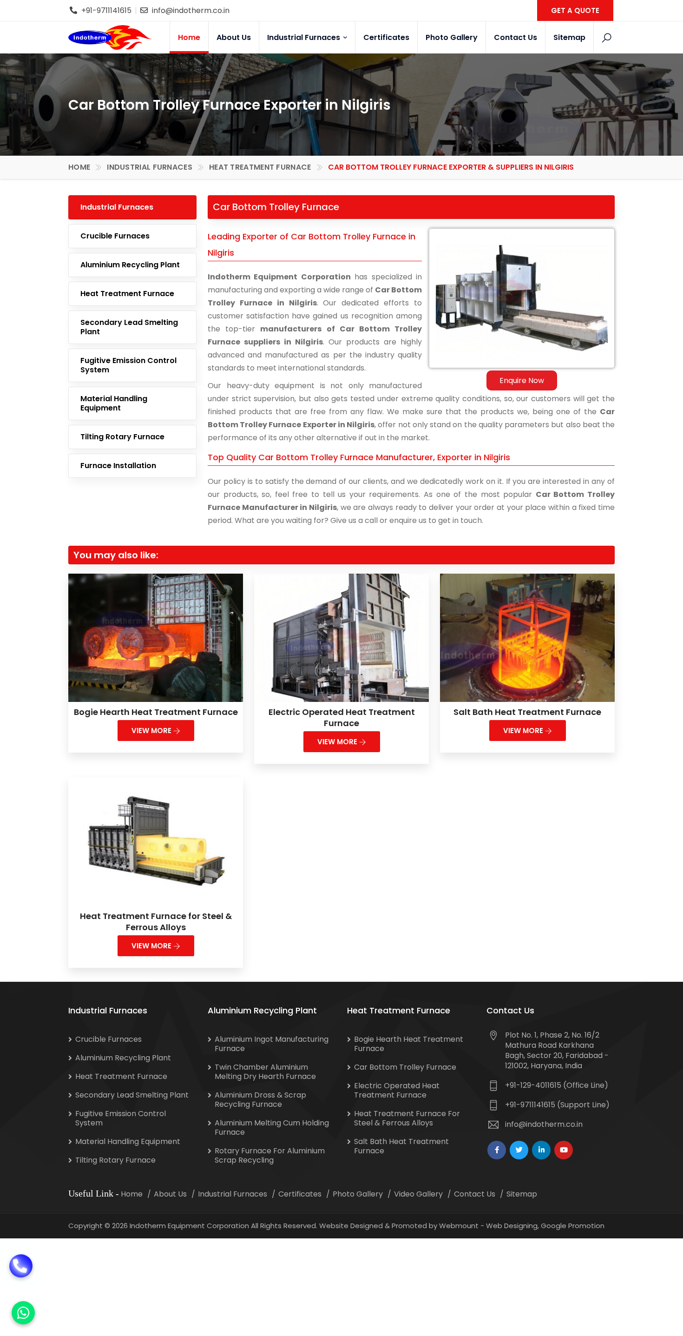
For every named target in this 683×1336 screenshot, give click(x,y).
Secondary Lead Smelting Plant (129, 327)
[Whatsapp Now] (23, 1312)
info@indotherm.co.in (191, 10)
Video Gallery (418, 1194)
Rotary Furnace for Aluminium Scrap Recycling (270, 1155)
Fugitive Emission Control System (128, 365)
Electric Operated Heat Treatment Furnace (342, 717)
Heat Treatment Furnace (260, 167)
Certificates (386, 37)
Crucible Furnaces (115, 236)
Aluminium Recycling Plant (130, 264)
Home (189, 37)
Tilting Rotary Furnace (122, 436)
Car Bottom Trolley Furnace (405, 1067)
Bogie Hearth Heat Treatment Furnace (156, 712)
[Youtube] (563, 1150)
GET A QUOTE (575, 10)
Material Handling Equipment (113, 403)
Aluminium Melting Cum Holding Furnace (272, 1128)
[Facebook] (496, 1150)
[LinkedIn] (541, 1150)
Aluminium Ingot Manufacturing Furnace (271, 1044)
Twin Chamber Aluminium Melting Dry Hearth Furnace (265, 1072)
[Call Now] (21, 1277)
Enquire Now (521, 380)
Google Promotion (572, 1225)
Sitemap (569, 37)
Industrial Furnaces (304, 37)
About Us (234, 37)
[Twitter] (519, 1150)
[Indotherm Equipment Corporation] (110, 37)
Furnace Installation (118, 465)
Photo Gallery (452, 37)
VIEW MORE (152, 730)
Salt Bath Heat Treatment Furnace (527, 712)
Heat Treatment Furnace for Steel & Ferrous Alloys (156, 921)
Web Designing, (512, 1225)
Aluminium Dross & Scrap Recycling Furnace (260, 1100)
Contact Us (515, 37)
